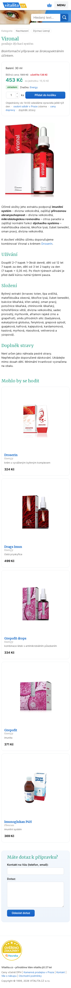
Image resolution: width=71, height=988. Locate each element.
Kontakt (60, 972)
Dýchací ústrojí (41, 30)
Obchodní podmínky (30, 975)
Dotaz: (11, 879)
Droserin (46, 243)
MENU (61, 5)
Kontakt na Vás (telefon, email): (27, 864)
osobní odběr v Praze (25, 106)
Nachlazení (22, 30)
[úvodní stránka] (15, 5)
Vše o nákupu (9, 975)
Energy (34, 87)
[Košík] (49, 5)
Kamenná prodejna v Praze (39, 972)
